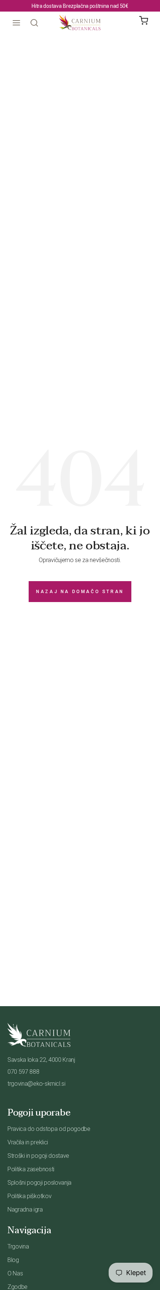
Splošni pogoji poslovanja (39, 1182)
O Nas (15, 1273)
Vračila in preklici (27, 1142)
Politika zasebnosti (30, 1169)
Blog (13, 1259)
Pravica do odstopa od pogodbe (48, 1128)
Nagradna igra (25, 1209)
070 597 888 (23, 1071)
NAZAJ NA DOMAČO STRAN (80, 591)
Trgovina (18, 1246)
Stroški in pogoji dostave (38, 1155)
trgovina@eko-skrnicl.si (36, 1083)
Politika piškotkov (29, 1196)
